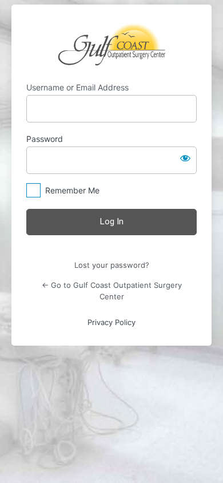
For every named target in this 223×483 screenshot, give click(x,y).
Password (44, 139)
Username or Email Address (77, 87)
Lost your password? (111, 265)
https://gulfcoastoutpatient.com (111, 43)
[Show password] (185, 158)
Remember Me (72, 190)
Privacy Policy (111, 322)
